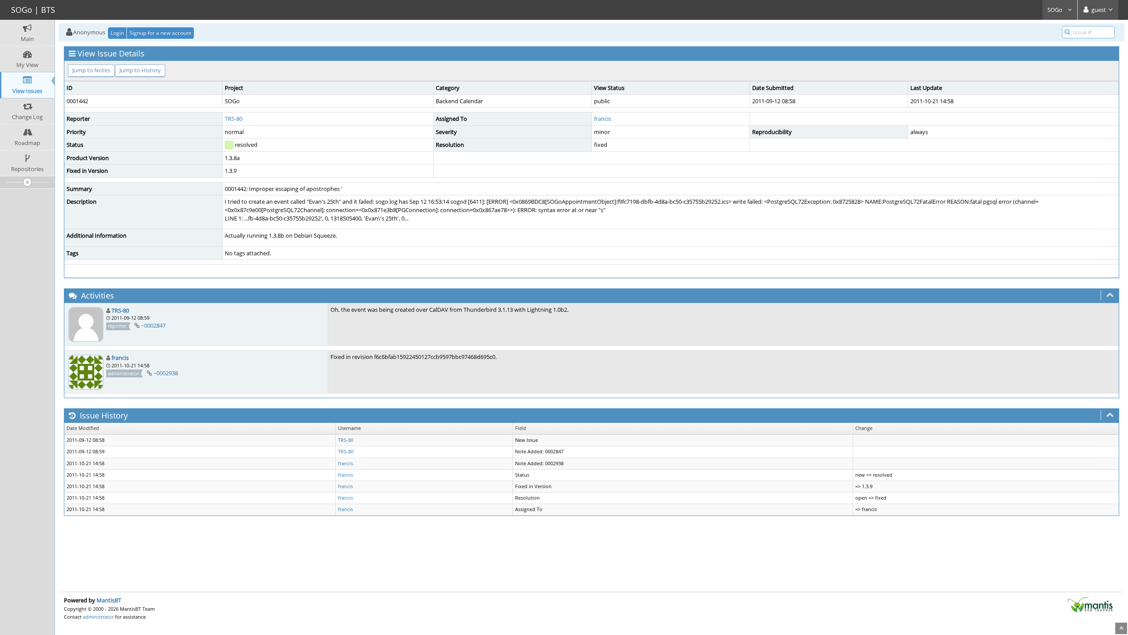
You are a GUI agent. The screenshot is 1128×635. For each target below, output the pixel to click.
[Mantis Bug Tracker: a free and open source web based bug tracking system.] (1090, 604)
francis (602, 119)
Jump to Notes (91, 70)
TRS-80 (233, 119)
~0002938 (165, 373)
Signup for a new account (160, 33)
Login (117, 33)
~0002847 (153, 325)
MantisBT (108, 600)
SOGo (1055, 10)
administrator (98, 616)
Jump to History (140, 70)
